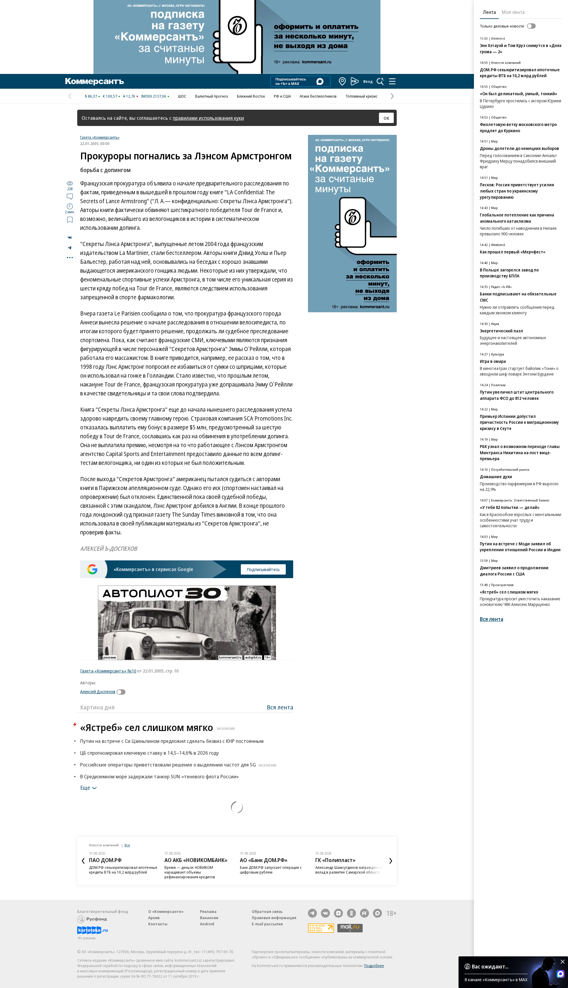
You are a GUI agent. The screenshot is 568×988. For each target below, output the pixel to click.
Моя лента (513, 12)
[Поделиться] (69, 237)
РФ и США (282, 96)
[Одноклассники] (351, 913)
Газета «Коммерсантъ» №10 (108, 671)
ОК (386, 118)
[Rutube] (364, 913)
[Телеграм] (312, 913)
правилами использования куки (208, 117)
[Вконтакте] (325, 913)
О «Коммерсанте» (166, 911)
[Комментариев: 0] (69, 196)
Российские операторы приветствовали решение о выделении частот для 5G (178, 764)
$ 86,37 (91, 96)
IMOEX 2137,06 (153, 96)
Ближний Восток (251, 96)
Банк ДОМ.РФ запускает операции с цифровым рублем (271, 870)
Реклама (208, 911)
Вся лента (280, 707)
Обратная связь (267, 911)
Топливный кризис (361, 96)
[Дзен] (338, 913)
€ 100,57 (110, 96)
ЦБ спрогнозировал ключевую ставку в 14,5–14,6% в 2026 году (149, 752)
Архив (153, 917)
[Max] (377, 913)
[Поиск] (380, 81)
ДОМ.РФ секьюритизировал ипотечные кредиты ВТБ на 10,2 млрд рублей (123, 870)
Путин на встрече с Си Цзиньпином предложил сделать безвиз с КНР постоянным (172, 741)
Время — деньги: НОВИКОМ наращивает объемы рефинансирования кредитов (189, 872)
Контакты (157, 923)
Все (127, 845)
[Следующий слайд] (391, 861)
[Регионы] (342, 81)
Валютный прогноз (211, 96)
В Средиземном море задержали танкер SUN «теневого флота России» (159, 776)
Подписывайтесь (263, 569)
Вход (368, 81)
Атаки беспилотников (318, 96)
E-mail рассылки (267, 923)
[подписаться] (122, 692)
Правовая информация (274, 917)
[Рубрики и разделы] (392, 81)
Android (207, 923)
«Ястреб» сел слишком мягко (157, 727)
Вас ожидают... (490, 966)
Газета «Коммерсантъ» (100, 137)
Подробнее (374, 965)
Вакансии (209, 917)
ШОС (182, 96)
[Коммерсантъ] (94, 81)
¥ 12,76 (129, 96)
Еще (85, 787)
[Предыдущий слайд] (83, 861)
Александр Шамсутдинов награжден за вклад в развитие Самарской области (348, 870)
